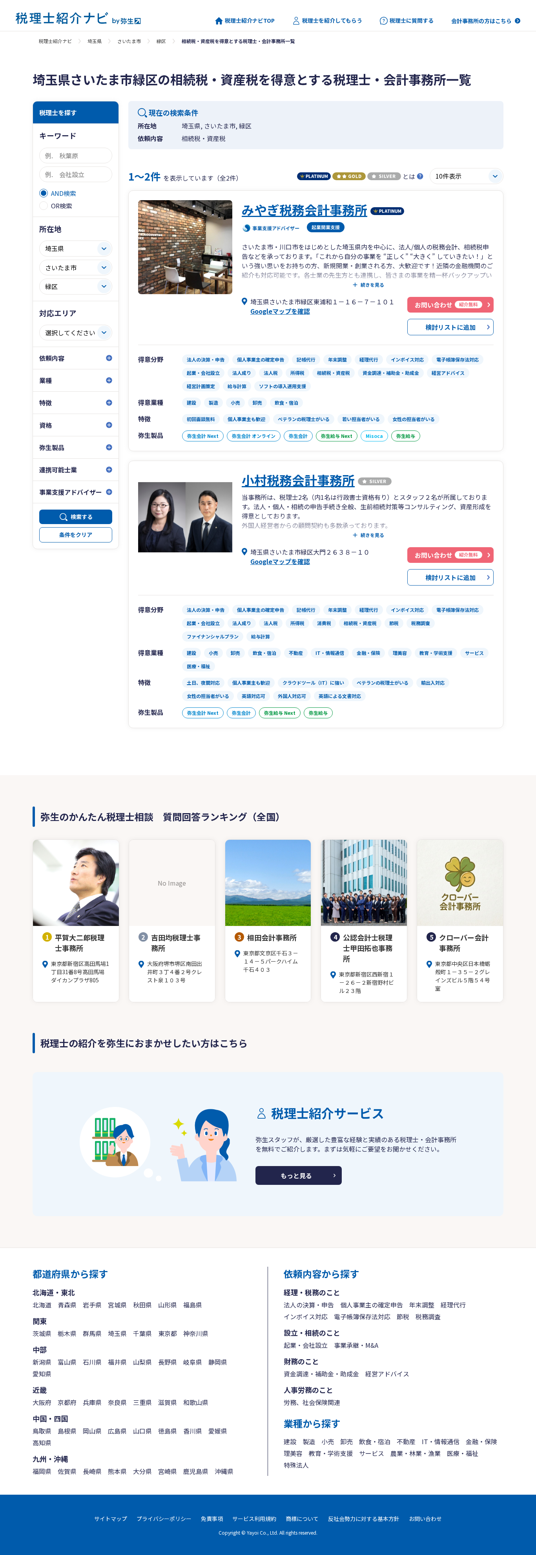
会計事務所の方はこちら (481, 20)
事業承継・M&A (356, 1345)
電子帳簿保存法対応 (362, 1316)
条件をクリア (75, 535)
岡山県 (92, 1431)
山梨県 (142, 1362)
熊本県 (117, 1471)
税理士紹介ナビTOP (250, 20)
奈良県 (117, 1402)
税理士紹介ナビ (55, 41)
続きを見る (372, 284)
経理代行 (453, 1304)
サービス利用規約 (254, 1518)
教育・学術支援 (331, 1453)
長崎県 (92, 1471)
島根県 (67, 1431)
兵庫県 (92, 1402)
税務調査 (428, 1316)
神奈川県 (195, 1333)
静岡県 (217, 1362)
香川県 (192, 1431)
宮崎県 (167, 1471)
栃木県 (67, 1333)
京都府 (67, 1402)
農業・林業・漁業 (415, 1453)
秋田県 (142, 1304)
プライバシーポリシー (164, 1518)
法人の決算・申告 (309, 1304)
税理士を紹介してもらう (332, 20)
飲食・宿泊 (374, 1441)
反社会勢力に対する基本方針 (363, 1518)
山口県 (142, 1431)
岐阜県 (192, 1362)
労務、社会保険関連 (312, 1402)
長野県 (167, 1362)
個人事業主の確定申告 (371, 1304)
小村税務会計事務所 (298, 480)
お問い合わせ (425, 1518)
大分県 (142, 1471)
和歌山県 (195, 1402)
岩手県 (92, 1304)
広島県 (117, 1431)
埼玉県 (95, 41)
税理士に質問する (412, 20)
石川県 (92, 1362)
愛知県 (42, 1373)
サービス (371, 1453)
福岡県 (42, 1471)
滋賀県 (167, 1402)
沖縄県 (224, 1471)
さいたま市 (129, 41)
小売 (327, 1441)
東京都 (167, 1333)
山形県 (167, 1304)
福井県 (117, 1362)
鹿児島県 (195, 1471)
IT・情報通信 (440, 1441)
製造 (309, 1441)
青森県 (67, 1304)
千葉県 (142, 1333)
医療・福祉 (462, 1453)
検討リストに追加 (450, 327)
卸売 (346, 1441)
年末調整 (421, 1304)
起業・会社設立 (306, 1345)
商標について (302, 1518)
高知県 (42, 1442)
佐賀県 (67, 1471)
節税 (403, 1316)
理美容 (293, 1453)
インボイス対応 (306, 1316)
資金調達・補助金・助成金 (321, 1373)
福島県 (192, 1304)
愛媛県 (217, 1431)
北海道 (42, 1304)
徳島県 (167, 1431)
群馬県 (92, 1333)
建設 (290, 1441)
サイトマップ (110, 1518)
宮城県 (117, 1304)
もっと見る (296, 1175)
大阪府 (42, 1402)
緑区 (161, 41)
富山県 (67, 1362)
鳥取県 (42, 1431)
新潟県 (42, 1362)
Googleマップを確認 (280, 311)
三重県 (142, 1402)
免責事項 (212, 1518)
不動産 (406, 1441)
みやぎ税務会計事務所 (304, 210)
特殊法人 (296, 1465)
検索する (82, 517)
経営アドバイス (387, 1373)
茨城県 (42, 1333)
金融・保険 (481, 1441)
